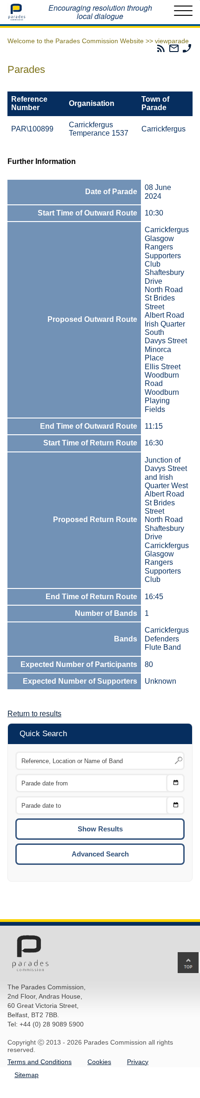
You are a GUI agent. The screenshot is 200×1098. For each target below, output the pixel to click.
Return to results (34, 714)
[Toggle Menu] (183, 12)
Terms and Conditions (39, 1061)
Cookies (99, 1061)
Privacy (137, 1061)
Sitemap (26, 1074)
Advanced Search (100, 854)
